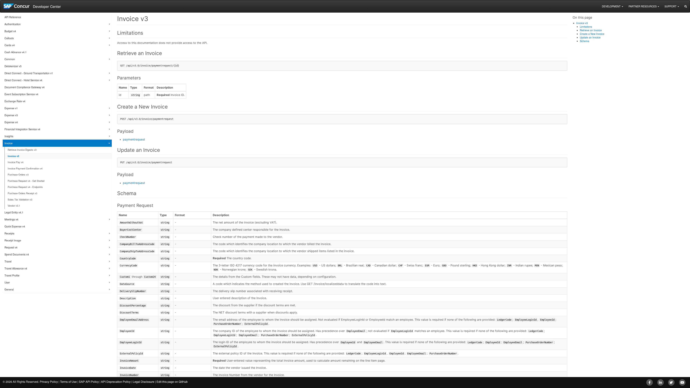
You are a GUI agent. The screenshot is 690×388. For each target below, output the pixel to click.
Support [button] (670, 6)
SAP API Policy (89, 382)
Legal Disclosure (143, 382)
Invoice (8, 143)
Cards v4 (9, 45)
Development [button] (611, 6)
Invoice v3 (13, 156)
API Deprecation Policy (116, 382)
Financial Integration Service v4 (22, 129)
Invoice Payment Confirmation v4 (25, 168)
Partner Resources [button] (643, 6)
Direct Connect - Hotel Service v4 (23, 80)
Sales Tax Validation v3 (20, 199)
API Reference (12, 17)
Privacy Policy (49, 382)
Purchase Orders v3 (18, 174)
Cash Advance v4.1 (15, 52)
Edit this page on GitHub (172, 382)
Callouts (9, 38)
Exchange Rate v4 (14, 101)
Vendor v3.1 (14, 205)
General (9, 289)
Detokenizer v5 (13, 66)
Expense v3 (11, 115)
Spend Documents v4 (16, 254)
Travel (8, 261)
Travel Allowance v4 (15, 268)
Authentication (12, 24)
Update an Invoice (590, 37)
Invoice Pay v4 (15, 162)
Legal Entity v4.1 (13, 212)
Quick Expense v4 (14, 226)
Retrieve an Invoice (591, 30)
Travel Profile (11, 275)
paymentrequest (134, 139)
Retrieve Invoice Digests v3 (22, 149)
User (7, 282)
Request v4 (10, 247)
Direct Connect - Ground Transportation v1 (28, 73)
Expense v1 (11, 108)
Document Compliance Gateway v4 (24, 87)
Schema (584, 41)
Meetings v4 (11, 219)
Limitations (586, 26)
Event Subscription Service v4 (21, 94)
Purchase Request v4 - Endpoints (25, 187)
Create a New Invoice (592, 34)
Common (9, 59)
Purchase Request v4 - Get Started (26, 181)
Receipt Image (12, 240)
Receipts (9, 233)
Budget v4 (10, 31)
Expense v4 (11, 122)
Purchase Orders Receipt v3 (22, 193)
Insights (8, 136)
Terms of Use (68, 382)
